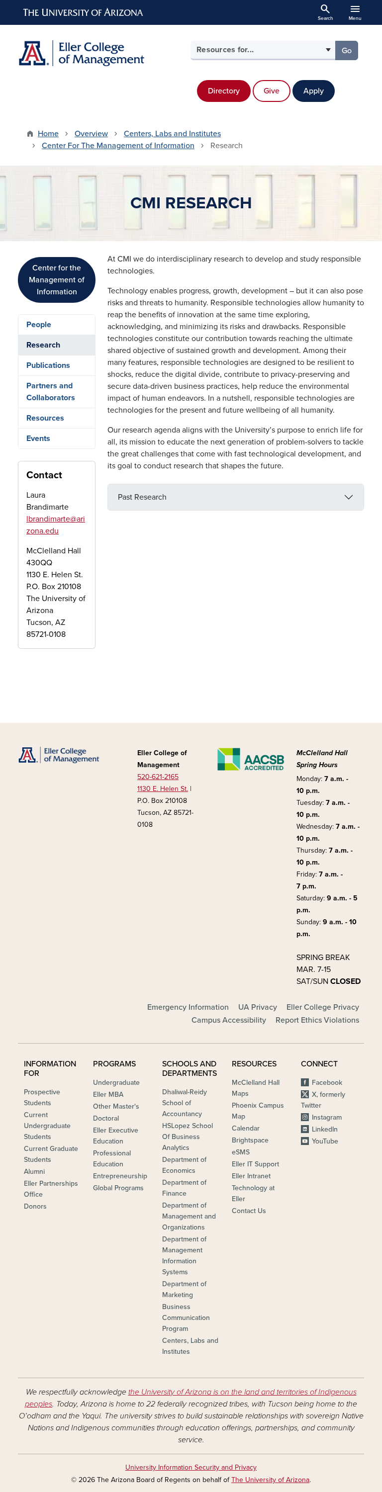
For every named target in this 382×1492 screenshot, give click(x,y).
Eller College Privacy (322, 1007)
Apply (313, 91)
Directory (224, 91)
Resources (45, 418)
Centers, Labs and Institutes (172, 134)
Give (272, 91)
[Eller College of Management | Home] (101, 53)
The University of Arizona (270, 1480)
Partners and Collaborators (50, 392)
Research (43, 345)
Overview (91, 134)
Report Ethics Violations (317, 1020)
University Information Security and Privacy (191, 1467)
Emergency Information (188, 1007)
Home (48, 134)
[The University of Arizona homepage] (83, 12)
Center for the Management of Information (57, 280)
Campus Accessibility (228, 1020)
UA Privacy (257, 1007)
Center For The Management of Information (118, 146)
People (38, 325)
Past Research (142, 497)
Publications (48, 365)
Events (38, 438)
